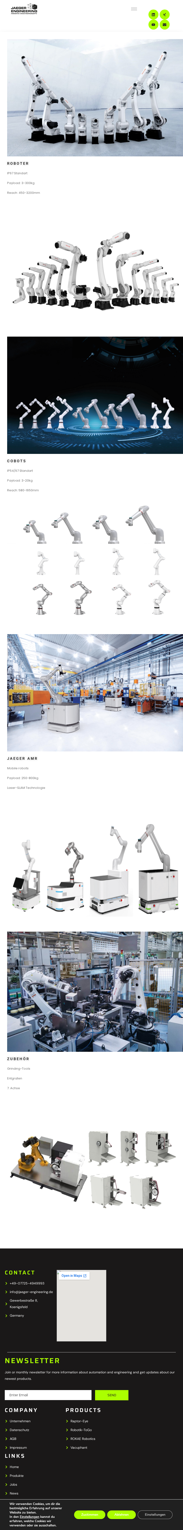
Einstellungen (29, 1517)
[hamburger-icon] (134, 9)
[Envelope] (165, 25)
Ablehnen (121, 1514)
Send (111, 1395)
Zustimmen (89, 1514)
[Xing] (165, 15)
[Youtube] (153, 25)
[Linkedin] (153, 15)
